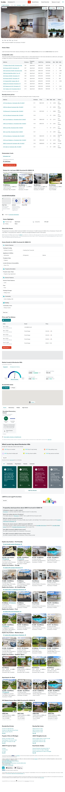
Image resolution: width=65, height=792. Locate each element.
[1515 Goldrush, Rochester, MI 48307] (9, 575)
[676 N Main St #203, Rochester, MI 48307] (9, 596)
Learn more (49, 439)
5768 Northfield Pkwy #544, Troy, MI (11, 73)
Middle (18, 407)
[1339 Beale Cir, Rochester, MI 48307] (54, 596)
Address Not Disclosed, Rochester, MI (12, 83)
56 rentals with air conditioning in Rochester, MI (14, 589)
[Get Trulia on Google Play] (18, 768)
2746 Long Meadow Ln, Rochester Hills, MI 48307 (14, 140)
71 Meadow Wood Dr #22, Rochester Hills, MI (13, 65)
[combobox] (19, 2)
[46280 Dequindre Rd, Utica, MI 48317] (40, 684)
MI (14, 5)
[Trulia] (3, 768)
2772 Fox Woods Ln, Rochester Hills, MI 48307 (14, 103)
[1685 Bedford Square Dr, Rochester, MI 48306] (39, 551)
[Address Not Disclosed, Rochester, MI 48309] (41, 179)
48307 (23, 5)
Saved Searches (45, 2)
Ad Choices (58, 772)
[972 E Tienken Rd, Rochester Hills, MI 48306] (39, 661)
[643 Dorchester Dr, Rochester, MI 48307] (54, 551)
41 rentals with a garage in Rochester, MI (13, 567)
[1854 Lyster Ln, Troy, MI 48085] (25, 707)
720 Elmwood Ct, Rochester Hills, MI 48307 (13, 111)
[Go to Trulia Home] (4, 2)
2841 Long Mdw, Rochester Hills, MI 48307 (13, 131)
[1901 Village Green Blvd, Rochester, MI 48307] (24, 551)
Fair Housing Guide (18, 772)
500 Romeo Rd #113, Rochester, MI (11, 68)
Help (49, 772)
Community (10, 463)
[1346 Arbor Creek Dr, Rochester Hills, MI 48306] (54, 661)
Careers (23, 772)
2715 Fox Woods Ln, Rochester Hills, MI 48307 (13, 136)
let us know (42, 777)
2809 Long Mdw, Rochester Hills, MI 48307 (13, 127)
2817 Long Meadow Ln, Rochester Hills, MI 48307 (14, 119)
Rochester (19, 5)
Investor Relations (32, 772)
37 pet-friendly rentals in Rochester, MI (12, 544)
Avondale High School (41, 525)
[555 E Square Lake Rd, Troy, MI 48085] (40, 707)
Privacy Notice (53, 772)
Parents (25, 463)
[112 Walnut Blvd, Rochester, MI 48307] (9, 551)
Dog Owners (18, 463)
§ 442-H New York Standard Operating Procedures (10, 760)
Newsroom (27, 772)
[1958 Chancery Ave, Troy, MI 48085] (9, 707)
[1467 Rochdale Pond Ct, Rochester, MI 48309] (39, 575)
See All (5, 457)
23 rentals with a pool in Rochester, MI (12, 611)
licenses (35, 758)
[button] (29, 2)
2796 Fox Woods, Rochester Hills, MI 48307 (13, 107)
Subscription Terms (44, 772)
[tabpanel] (32, 175)
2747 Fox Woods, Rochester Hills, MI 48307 (13, 115)
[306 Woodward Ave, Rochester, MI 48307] (55, 707)
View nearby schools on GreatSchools (12, 437)
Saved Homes (35, 2)
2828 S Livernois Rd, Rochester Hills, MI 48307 (13, 143)
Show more (6, 347)
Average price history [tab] (15, 366)
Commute (32, 463)
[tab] (6, 320)
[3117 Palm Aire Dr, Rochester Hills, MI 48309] (24, 661)
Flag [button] (13, 485)
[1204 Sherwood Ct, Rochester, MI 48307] (54, 618)
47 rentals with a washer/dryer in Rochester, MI (14, 635)
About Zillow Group (11, 772)
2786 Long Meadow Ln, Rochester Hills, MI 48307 (14, 123)
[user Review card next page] (63, 477)
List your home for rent (9, 165)
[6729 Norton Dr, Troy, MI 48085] (56, 179)
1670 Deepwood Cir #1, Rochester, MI (11, 86)
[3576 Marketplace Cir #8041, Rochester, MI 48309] (24, 575)
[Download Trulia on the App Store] (9, 768)
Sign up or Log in (56, 2)
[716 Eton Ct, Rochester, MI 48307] (26, 179)
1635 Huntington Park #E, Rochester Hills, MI (13, 70)
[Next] (61, 182)
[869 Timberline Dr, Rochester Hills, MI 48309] (9, 661)
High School (25, 407)
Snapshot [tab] (5, 367)
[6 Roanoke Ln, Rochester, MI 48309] (9, 642)
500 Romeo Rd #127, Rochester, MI (11, 78)
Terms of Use (38, 772)
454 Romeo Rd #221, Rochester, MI (11, 75)
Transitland (18, 755)
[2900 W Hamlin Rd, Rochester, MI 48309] (54, 575)
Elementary (11, 407)
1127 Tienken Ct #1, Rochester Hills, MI (12, 88)
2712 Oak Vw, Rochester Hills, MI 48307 (12, 146)
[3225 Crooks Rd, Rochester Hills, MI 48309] (10, 179)
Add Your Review (32, 490)
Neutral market (14, 379)
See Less (6, 312)
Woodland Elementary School (18, 527)
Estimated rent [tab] (6, 156)
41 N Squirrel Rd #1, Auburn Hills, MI (11, 81)
